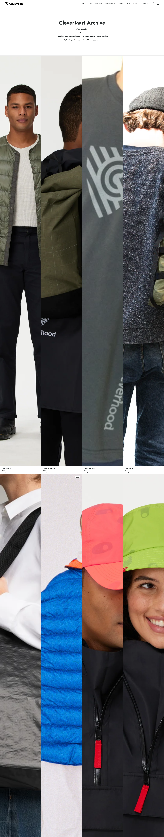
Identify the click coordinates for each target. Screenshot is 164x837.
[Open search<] (154, 3)
